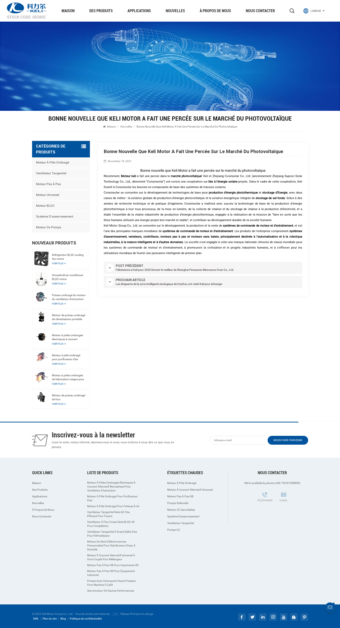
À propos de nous (215, 10)
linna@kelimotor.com (288, 506)
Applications (139, 10)
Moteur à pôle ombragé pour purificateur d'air (66, 357)
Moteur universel (47, 195)
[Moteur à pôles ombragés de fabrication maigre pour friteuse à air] (41, 377)
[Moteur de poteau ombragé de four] (41, 397)
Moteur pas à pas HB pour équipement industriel (111, 573)
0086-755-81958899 (261, 506)
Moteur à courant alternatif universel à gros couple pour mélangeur (111, 557)
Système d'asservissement (54, 216)
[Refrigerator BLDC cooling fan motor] (41, 258)
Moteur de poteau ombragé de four (68, 397)
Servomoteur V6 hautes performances (110, 590)
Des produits (101, 10)
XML (36, 618)
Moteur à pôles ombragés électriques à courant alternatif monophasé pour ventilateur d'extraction (68, 337)
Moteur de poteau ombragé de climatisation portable (68, 317)
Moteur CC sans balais (181, 509)
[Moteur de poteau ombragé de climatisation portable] (41, 316)
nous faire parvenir (287, 440)
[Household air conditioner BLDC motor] (41, 278)
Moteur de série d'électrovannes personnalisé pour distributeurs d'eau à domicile (111, 545)
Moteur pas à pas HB (180, 496)
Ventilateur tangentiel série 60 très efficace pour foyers (108, 514)
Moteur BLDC (45, 205)
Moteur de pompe (48, 227)
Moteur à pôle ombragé (52, 162)
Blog (63, 618)
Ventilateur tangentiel (51, 173)
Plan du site (49, 618)
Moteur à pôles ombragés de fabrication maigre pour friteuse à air (68, 377)
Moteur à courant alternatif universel (190, 489)
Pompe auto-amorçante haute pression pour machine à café (111, 582)
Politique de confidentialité (86, 618)
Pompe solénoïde (177, 503)
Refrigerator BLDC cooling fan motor (68, 256)
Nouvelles (175, 10)
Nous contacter (260, 10)
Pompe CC (173, 529)
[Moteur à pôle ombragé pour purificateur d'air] (41, 357)
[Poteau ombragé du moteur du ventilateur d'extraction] (41, 296)
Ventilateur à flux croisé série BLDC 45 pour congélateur (111, 523)
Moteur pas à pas (48, 184)
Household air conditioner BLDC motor (67, 277)
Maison (68, 10)
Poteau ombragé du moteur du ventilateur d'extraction (69, 297)
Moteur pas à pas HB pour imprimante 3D (113, 565)
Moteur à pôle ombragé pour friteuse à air (113, 506)
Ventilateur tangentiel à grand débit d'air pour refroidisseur (112, 533)
